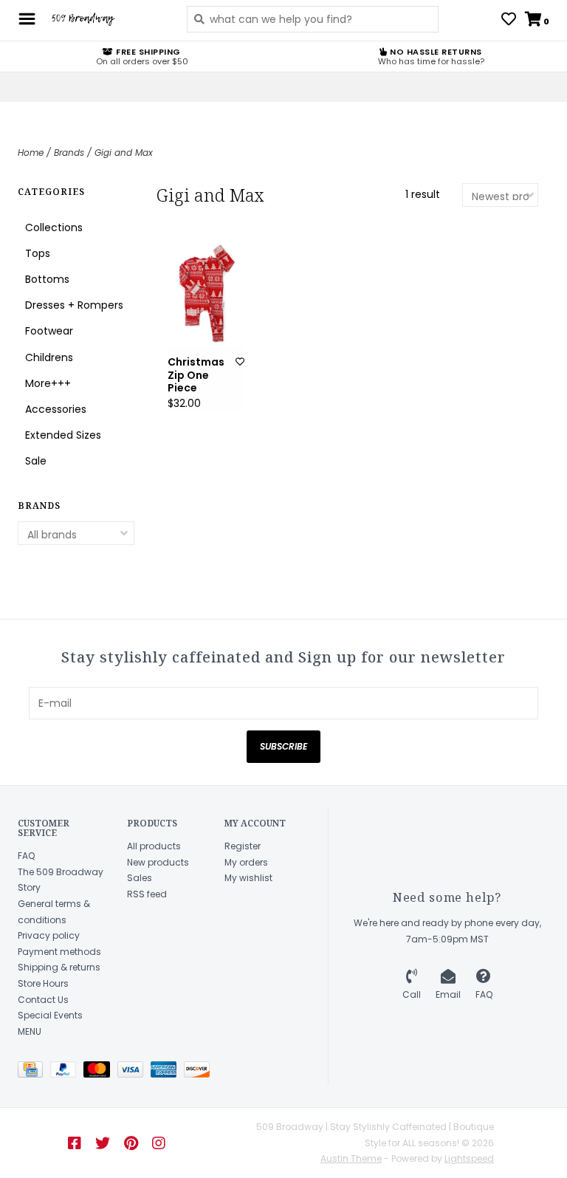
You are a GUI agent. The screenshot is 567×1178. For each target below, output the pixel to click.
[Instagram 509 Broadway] (158, 1143)
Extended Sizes (63, 435)
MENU (29, 1031)
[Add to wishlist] (240, 361)
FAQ (26, 855)
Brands (69, 152)
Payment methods (59, 951)
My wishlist (248, 877)
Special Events (50, 1015)
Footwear (49, 330)
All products (154, 846)
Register (242, 846)
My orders (246, 862)
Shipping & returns (59, 967)
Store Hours (43, 983)
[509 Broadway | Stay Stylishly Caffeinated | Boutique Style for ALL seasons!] (107, 19)
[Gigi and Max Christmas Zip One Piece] (206, 293)
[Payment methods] (34, 1072)
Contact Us (43, 999)
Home (31, 152)
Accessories (55, 409)
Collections (54, 227)
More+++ (48, 383)
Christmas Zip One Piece (196, 375)
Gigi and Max (123, 152)
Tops (37, 253)
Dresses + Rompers (74, 305)
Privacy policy (49, 935)
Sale (36, 460)
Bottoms (47, 279)
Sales (139, 877)
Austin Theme (351, 1158)
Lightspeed (469, 1158)
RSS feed (147, 894)
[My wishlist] (508, 20)
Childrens (49, 357)
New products (158, 862)
